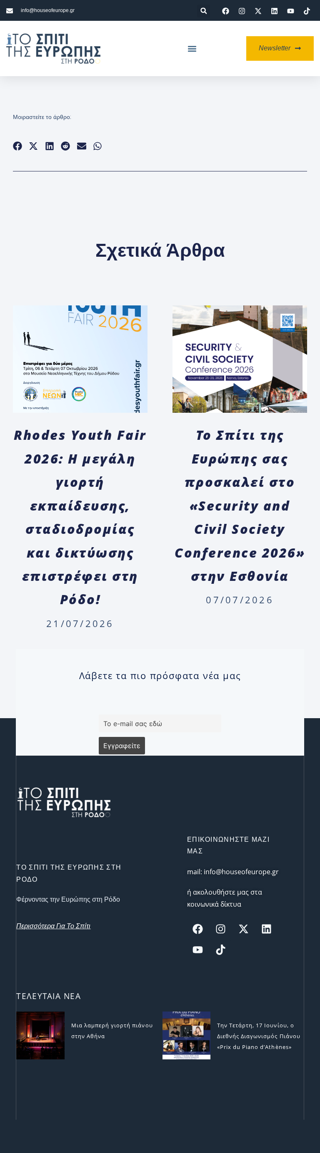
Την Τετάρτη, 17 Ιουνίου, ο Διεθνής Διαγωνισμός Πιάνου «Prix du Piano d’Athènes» (258, 1036)
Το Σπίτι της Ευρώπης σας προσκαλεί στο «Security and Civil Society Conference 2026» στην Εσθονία (240, 505)
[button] (203, 11)
